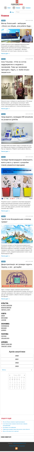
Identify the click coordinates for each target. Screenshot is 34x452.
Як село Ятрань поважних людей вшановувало (14, 422)
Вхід (13, 12)
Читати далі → (5, 53)
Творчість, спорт (5, 309)
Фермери (3, 330)
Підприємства (5, 326)
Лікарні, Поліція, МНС (6, 344)
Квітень (4, 369)
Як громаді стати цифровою (9, 427)
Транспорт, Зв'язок (6, 346)
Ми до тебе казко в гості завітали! (11, 431)
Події (9, 7)
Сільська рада (5, 338)
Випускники (4, 318)
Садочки (3, 320)
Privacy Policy (12, 446)
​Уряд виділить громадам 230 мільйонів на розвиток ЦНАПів (17, 118)
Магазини (4, 328)
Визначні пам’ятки (6, 307)
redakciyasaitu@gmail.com (19, 443)
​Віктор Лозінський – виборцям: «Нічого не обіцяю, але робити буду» (16, 24)
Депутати (3, 336)
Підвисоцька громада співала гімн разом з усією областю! (16, 429)
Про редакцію (21, 446)
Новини (18, 7)
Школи (3, 315)
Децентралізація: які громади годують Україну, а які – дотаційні (16, 265)
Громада (28, 7)
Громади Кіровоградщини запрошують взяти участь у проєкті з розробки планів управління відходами (17, 162)
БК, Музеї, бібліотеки (6, 305)
